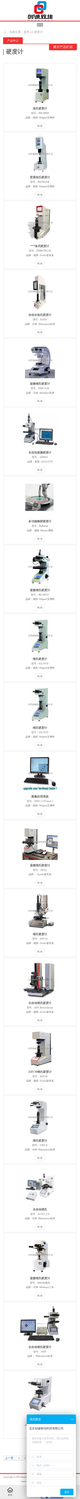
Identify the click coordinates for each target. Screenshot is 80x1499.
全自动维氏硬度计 (40, 1003)
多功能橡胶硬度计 (40, 521)
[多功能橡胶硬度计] (40, 517)
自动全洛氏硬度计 (40, 314)
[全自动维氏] (40, 1205)
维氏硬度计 (40, 658)
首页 (26, 32)
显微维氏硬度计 (40, 383)
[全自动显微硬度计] (40, 448)
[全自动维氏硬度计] (40, 998)
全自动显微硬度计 (40, 452)
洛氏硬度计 (40, 108)
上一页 (9, 1458)
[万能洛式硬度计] (40, 241)
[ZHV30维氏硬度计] (40, 1067)
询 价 (40, 125)
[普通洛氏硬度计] (40, 172)
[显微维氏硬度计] (40, 379)
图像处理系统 (40, 796)
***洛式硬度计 (40, 246)
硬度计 (38, 32)
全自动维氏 (40, 1209)
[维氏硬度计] (40, 654)
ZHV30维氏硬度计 (40, 1071)
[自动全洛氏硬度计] (40, 310)
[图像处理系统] (40, 792)
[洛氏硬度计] (40, 104)
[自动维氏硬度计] (40, 1411)
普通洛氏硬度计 (40, 177)
